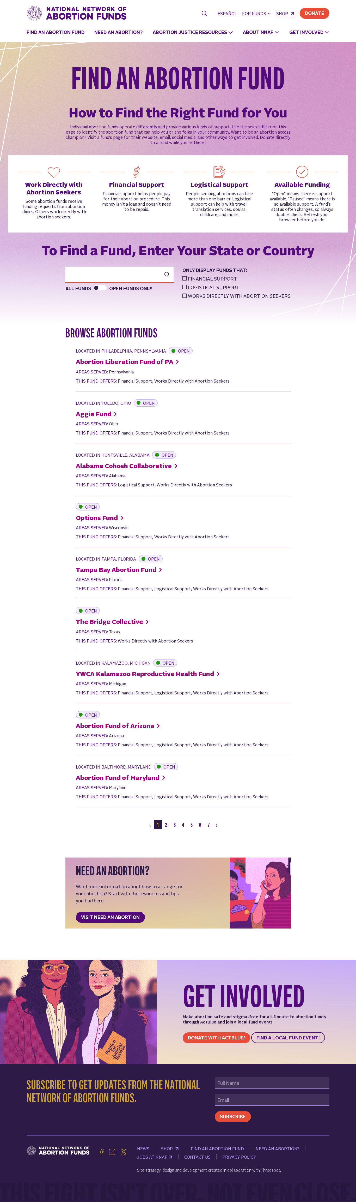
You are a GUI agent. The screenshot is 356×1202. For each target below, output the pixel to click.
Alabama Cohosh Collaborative (124, 465)
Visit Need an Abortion (110, 917)
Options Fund (97, 517)
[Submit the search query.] (167, 274)
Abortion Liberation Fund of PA (125, 361)
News (143, 1148)
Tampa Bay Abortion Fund (117, 569)
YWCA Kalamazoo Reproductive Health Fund (145, 673)
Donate (314, 13)
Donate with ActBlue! (216, 1037)
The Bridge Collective (110, 621)
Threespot (270, 1170)
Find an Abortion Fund (55, 32)
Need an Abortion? (118, 32)
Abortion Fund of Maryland (118, 777)
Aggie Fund (94, 413)
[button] (256, 14)
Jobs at (152, 1156)
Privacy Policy (239, 1156)
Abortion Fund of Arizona (116, 725)
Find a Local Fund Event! (288, 1037)
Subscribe (233, 1116)
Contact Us (197, 1156)
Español (227, 13)
